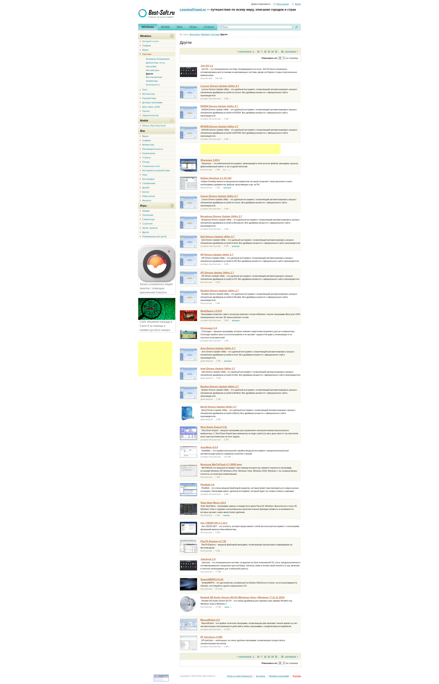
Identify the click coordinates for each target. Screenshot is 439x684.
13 (269, 51)
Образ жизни (148, 196)
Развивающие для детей (154, 236)
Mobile (165, 27)
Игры (193, 27)
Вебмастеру (148, 145)
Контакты (260, 676)
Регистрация (282, 4)
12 (265, 51)
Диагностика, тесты (155, 63)
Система (146, 54)
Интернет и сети (150, 41)
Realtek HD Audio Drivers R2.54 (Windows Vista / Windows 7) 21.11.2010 (242, 597)
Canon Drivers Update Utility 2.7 (219, 196)
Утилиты (146, 157)
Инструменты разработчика (156, 170)
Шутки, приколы (150, 228)
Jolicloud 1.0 (208, 559)
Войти (298, 4)
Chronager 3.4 (208, 328)
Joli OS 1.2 (206, 65)
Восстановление (154, 77)
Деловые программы (152, 102)
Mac (180, 27)
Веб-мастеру (148, 94)
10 (258, 51)
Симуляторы (148, 219)
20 (282, 51)
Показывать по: (269, 58)
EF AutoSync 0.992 (211, 637)
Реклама (297, 676)
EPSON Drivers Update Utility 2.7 (219, 126)
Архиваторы (152, 81)
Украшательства (150, 115)
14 (272, 51)
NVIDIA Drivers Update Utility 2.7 (219, 106)
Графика (146, 45)
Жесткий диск (152, 70)
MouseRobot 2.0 (210, 619)
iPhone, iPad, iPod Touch (154, 126)
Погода (145, 162)
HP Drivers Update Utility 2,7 (216, 254)
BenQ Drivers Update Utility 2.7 (218, 406)
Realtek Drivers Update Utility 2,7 (219, 290)
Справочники (148, 183)
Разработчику (149, 98)
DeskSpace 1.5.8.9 (211, 310)
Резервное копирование (158, 59)
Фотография (148, 179)
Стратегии (147, 224)
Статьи (209, 27)
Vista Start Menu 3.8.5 (213, 502)
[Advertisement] (240, 149)
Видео (145, 50)
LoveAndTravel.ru (193, 9)
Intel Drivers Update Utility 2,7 (217, 368)
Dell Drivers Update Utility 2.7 (217, 236)
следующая (290, 51)
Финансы (146, 200)
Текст (144, 90)
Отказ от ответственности (239, 676)
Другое (145, 232)
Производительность (152, 149)
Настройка (151, 66)
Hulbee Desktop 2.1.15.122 (216, 178)
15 (276, 51)
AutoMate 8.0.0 (209, 447)
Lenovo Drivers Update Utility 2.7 (219, 86)
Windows (147, 27)
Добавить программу (279, 676)
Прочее (146, 111)
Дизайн (146, 187)
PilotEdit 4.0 (207, 484)
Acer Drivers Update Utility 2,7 (217, 348)
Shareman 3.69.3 (210, 160)
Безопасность (153, 85)
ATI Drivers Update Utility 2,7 (217, 272)
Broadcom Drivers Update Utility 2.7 (221, 216)
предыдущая (245, 51)
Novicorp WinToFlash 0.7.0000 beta (221, 464)
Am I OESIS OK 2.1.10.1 (213, 523)
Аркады (146, 211)
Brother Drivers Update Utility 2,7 (219, 386)
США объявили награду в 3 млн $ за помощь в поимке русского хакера (156, 325)
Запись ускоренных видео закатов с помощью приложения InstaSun (156, 288)
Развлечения (148, 153)
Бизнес (145, 192)
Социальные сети (151, 166)
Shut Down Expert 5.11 (213, 427)
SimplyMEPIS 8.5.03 (211, 579)
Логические (147, 215)
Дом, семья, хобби (151, 107)
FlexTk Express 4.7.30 (213, 541)
